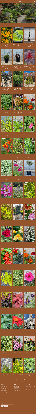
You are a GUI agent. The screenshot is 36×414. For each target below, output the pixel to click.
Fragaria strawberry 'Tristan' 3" (29, 134)
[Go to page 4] (27, 380)
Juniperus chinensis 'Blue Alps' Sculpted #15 (7, 89)
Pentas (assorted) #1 (18, 352)
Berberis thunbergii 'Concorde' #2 (18, 67)
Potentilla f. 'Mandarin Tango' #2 (6, 45)
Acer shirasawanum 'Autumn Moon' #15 (18, 112)
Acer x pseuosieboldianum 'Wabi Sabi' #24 (29, 89)
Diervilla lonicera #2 (6, 111)
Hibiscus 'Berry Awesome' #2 (29, 287)
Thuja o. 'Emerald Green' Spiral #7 (29, 45)
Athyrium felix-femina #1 (18, 133)
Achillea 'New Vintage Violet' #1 (18, 178)
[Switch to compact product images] (4, 24)
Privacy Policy (28, 387)
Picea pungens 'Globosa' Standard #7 (29, 178)
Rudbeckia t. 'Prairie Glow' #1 (29, 353)
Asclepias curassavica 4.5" (6, 156)
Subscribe (5, 406)
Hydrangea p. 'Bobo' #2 (6, 352)
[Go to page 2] (8, 380)
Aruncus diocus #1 (6, 374)
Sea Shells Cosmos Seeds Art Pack (7, 200)
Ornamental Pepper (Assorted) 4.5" (18, 265)
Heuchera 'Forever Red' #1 (18, 308)
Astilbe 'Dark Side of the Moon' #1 (6, 309)
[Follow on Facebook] (1, 409)
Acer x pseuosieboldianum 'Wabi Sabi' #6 (6, 221)
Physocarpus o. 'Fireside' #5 (29, 67)
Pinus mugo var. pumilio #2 (6, 67)
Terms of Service (28, 391)
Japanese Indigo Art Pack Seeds (18, 45)
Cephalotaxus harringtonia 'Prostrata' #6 (18, 89)
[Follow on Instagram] (4, 409)
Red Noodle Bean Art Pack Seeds (18, 156)
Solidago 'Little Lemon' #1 (18, 375)
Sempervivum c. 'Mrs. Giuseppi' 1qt (29, 375)
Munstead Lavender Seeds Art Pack (18, 200)
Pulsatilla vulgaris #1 (29, 308)
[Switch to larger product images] (1, 24)
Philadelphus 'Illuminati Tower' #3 (29, 243)
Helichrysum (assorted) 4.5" (6, 178)
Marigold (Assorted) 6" (29, 111)
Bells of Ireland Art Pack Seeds (29, 156)
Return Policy (28, 389)
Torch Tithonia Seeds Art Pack (18, 331)
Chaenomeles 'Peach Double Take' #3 (7, 265)
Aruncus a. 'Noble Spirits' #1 (18, 287)
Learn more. (29, 400)
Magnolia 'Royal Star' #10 (29, 330)
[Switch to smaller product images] (3, 24)
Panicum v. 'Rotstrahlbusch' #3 (6, 134)
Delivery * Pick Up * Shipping (30, 386)
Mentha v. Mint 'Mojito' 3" (6, 330)
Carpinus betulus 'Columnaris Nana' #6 (29, 200)
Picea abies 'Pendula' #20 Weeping (18, 221)
